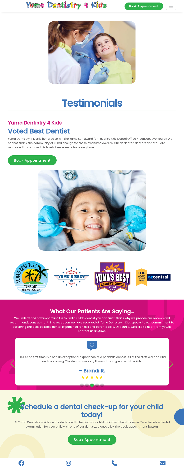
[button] (171, 364)
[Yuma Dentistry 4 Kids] (66, 6)
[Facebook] (21, 464)
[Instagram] (68, 464)
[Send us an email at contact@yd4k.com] (162, 464)
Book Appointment (144, 6)
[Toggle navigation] (171, 6)
